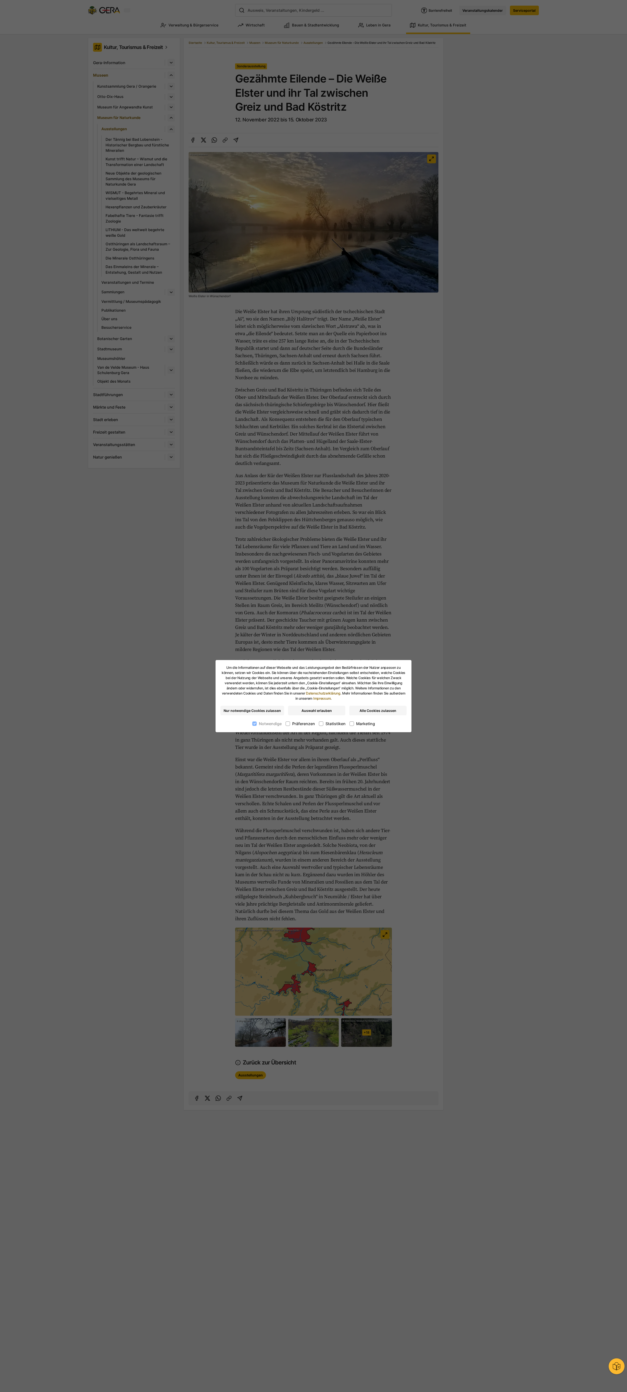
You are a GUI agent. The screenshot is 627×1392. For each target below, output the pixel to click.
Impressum (322, 698)
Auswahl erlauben (316, 710)
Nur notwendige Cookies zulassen (252, 710)
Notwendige (270, 723)
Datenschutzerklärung (323, 693)
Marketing (365, 723)
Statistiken (336, 723)
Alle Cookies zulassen (378, 710)
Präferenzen (303, 723)
